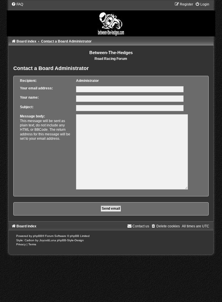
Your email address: (36, 88)
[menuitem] (17, 4)
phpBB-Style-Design (70, 240)
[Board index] (111, 19)
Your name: (29, 97)
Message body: (32, 116)
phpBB (37, 235)
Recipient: (28, 81)
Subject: (27, 107)
